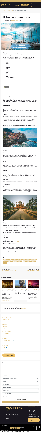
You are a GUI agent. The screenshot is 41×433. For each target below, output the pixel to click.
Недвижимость (6, 333)
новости (27, 259)
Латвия (15, 259)
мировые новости (21, 259)
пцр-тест (20, 261)
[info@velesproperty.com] (28, 416)
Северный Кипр (6, 342)
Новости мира (33, 259)
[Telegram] (9, 5)
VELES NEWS (16, 241)
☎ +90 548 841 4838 (17, 5)
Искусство (5, 324)
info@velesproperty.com (34, 416)
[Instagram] (11, 5)
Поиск (20, 402)
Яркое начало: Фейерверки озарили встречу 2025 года (32, 293)
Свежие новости (26, 261)
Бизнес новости (6, 315)
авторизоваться (24, 308)
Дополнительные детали (21, 399)
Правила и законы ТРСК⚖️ (8, 340)
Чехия (5, 263)
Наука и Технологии (7, 331)
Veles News (6, 259)
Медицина (5, 328)
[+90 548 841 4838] (28, 414)
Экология (5, 349)
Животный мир (6, 319)
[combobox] (20, 366)
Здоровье (5, 321)
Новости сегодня (7, 261)
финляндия (33, 261)
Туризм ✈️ (13, 290)
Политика (5, 338)
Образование (6, 335)
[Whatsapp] (31, 6)
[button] (1, 1)
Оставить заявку (25, 4)
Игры (4, 322)
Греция (11, 259)
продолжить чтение (5, 300)
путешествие (14, 261)
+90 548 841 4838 (32, 414)
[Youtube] (12, 5)
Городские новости (7, 317)
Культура (5, 326)
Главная (4, 10)
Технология (5, 345)
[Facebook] (7, 5)
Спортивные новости (7, 343)
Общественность (6, 336)
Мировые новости (10, 10)
